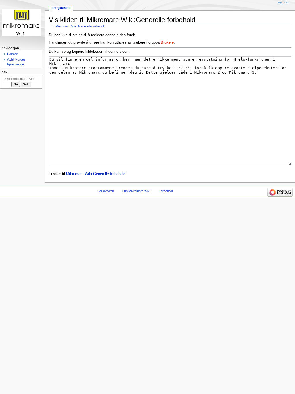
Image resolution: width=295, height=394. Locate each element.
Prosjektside (61, 8)
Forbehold (166, 191)
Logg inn (283, 2)
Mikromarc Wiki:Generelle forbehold (80, 26)
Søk (4, 72)
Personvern (105, 191)
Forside (12, 54)
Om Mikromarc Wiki (136, 191)
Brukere (167, 42)
